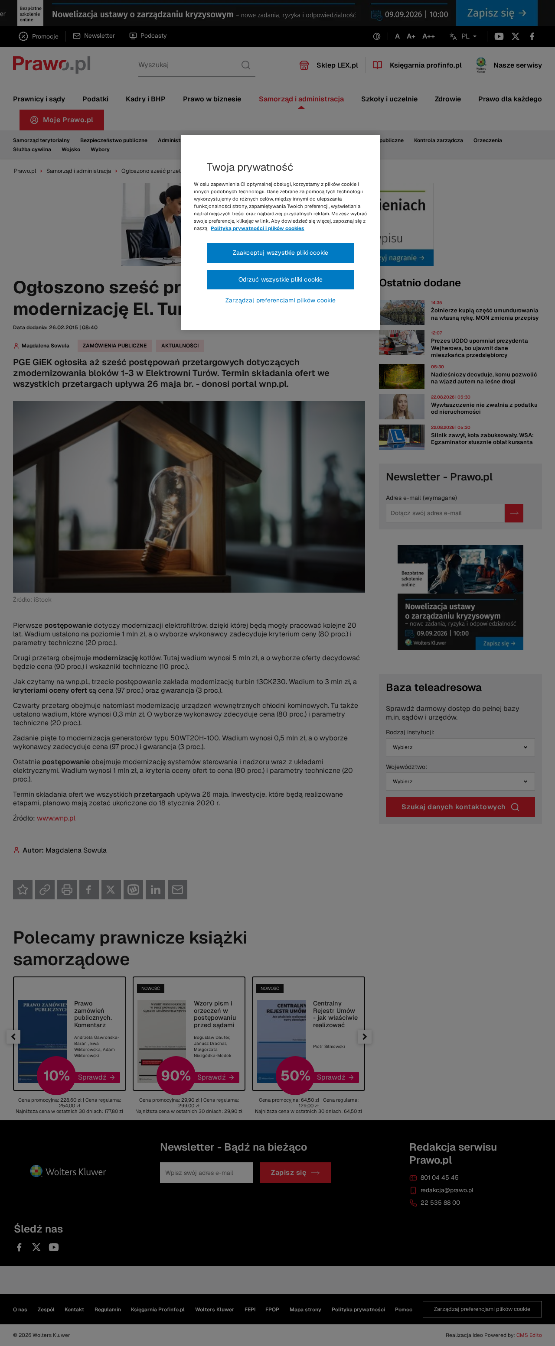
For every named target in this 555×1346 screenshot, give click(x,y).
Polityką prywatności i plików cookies (257, 228)
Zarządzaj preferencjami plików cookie (280, 300)
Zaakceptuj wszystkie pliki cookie (280, 252)
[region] (280, 233)
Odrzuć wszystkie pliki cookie (280, 279)
